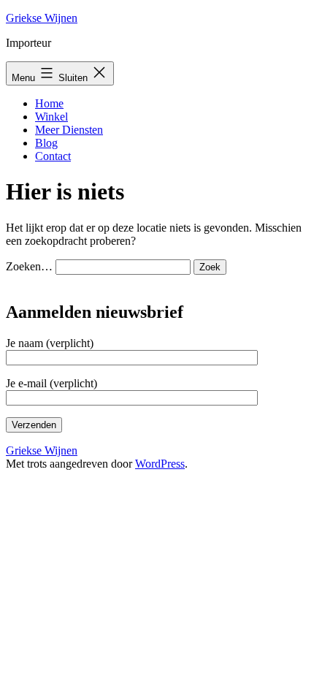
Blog (46, 143)
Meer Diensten (69, 129)
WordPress (160, 463)
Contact (53, 156)
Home (49, 103)
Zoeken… (29, 266)
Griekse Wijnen (41, 18)
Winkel (51, 116)
